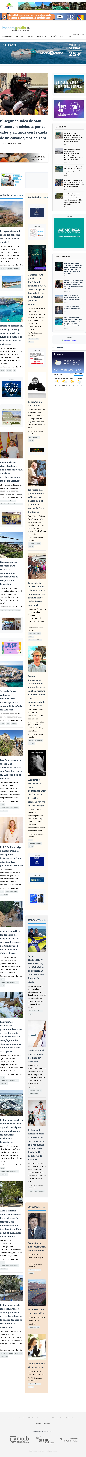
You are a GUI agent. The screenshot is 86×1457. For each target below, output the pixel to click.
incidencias (4, 811)
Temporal (17, 610)
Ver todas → (18, 195)
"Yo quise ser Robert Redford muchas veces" (37, 1247)
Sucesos (19, 36)
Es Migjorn (36, 437)
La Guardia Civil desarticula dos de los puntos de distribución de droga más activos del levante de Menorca (73, 137)
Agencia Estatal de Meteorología (9, 807)
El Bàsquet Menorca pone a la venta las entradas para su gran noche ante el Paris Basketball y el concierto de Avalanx (36, 1145)
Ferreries (3, 504)
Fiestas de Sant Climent (35, 640)
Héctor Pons (4, 894)
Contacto (22, 1418)
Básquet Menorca (33, 1093)
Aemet (2, 370)
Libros (36, 338)
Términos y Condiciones (43, 1423)
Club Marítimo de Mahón (35, 1011)
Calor (8, 723)
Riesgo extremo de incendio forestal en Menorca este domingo (73, 298)
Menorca (16, 268)
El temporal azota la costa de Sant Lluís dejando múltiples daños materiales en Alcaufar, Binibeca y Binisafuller (11, 1130)
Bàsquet (39, 1090)
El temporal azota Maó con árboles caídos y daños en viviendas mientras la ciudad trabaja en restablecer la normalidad (11, 1316)
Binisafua (3, 610)
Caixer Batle (38, 740)
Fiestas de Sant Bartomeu (15, 504)
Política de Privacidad (72, 1418)
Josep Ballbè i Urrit (34, 1327)
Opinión (54, 36)
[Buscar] (83, 37)
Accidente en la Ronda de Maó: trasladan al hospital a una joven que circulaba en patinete (73, 170)
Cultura (31, 338)
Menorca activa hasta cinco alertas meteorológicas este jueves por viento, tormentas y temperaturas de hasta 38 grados (73, 154)
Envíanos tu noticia (43, 1418)
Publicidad (31, 1418)
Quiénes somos (11, 1418)
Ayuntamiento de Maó (12, 891)
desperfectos (18, 1353)
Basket (30, 1191)
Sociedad (30, 36)
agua (2, 891)
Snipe (30, 1014)
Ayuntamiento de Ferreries (8, 501)
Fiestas (38, 543)
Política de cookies (57, 1418)
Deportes (42, 36)
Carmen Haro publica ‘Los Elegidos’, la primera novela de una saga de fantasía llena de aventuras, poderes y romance (37, 289)
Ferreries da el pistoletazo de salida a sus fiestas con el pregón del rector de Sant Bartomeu (36, 500)
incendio (9, 268)
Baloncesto (32, 1090)
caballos (31, 636)
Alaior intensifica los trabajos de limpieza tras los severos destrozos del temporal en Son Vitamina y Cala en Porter (10, 942)
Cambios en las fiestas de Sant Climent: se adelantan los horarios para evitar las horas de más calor (74, 183)
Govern (3, 268)
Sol (14, 370)
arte (30, 437)
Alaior (2, 985)
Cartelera (65, 36)
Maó (36, 1191)
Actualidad (7, 36)
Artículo (31, 1270)
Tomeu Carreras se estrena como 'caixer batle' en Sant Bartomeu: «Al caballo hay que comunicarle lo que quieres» (37, 691)
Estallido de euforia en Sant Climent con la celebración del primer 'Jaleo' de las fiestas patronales (37, 593)
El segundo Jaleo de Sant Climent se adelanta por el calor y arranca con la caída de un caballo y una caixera (73, 285)
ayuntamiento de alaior (35, 843)
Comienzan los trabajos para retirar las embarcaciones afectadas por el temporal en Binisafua (9, 572)
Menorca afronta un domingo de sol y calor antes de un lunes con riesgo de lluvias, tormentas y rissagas (72, 322)
